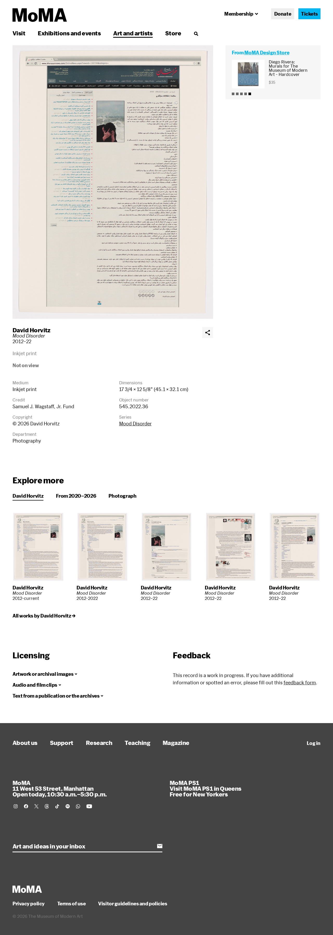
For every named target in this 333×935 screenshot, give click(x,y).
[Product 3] (241, 94)
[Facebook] (26, 806)
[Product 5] (249, 94)
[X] (36, 806)
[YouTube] (89, 806)
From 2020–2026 (76, 496)
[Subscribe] (159, 846)
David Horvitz (31, 330)
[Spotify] (68, 806)
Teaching (137, 742)
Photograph (122, 496)
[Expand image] (112, 182)
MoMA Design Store (266, 52)
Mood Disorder (135, 423)
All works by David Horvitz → (43, 615)
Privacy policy (28, 903)
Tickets (309, 14)
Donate (282, 14)
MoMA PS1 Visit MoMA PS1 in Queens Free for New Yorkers (205, 788)
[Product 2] (237, 94)
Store (173, 33)
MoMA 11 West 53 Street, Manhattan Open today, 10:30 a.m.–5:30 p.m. (59, 788)
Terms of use (71, 903)
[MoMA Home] (39, 15)
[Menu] (196, 33)
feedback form (300, 682)
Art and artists (133, 33)
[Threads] (47, 806)
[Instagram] (15, 806)
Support (61, 742)
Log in (314, 743)
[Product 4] (245, 94)
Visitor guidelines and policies (132, 903)
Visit (18, 33)
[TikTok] (57, 806)
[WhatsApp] (78, 806)
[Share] (207, 332)
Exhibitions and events (69, 33)
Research (99, 742)
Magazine (176, 742)
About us (24, 742)
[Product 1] (233, 94)
